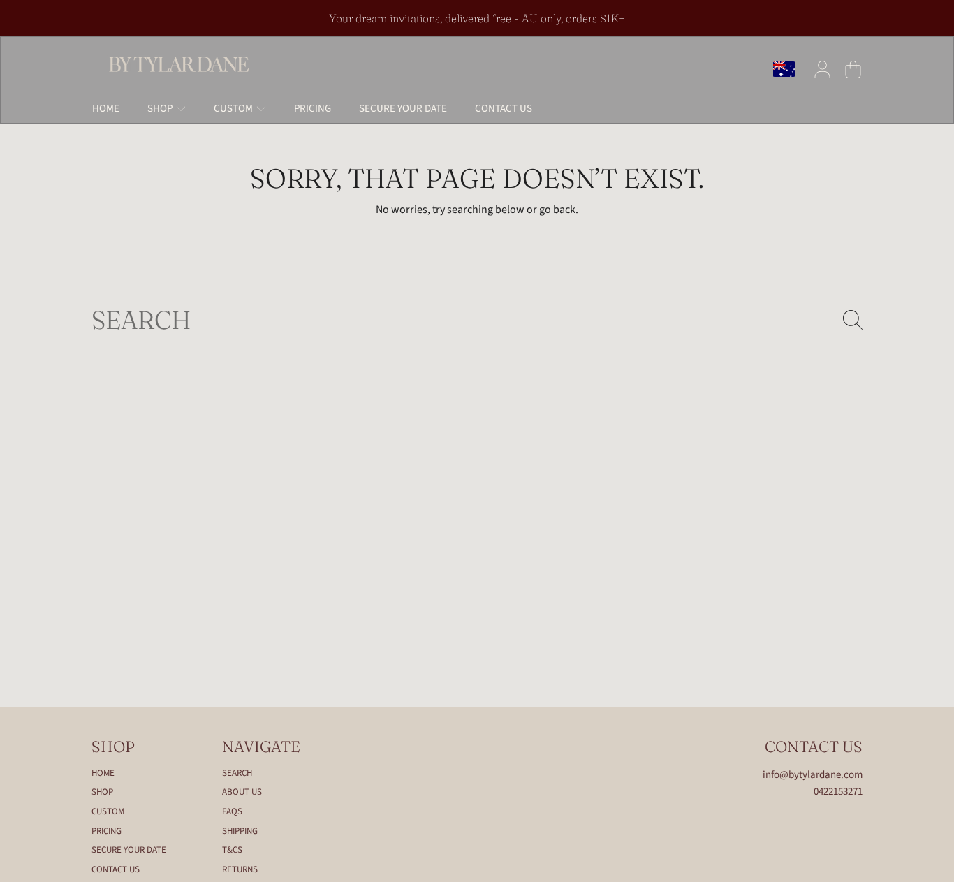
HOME (103, 773)
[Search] (852, 319)
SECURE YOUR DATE (128, 850)
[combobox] (477, 319)
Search (237, 773)
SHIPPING (240, 831)
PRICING (106, 831)
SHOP (161, 108)
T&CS (232, 850)
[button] (852, 69)
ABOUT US (242, 792)
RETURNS (240, 869)
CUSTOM (234, 108)
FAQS (232, 811)
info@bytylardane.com (813, 774)
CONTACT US (115, 869)
